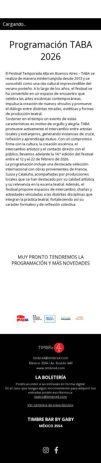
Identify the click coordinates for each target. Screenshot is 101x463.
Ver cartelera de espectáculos (50, 405)
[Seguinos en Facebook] (56, 450)
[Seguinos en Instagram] (46, 450)
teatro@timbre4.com (50, 396)
